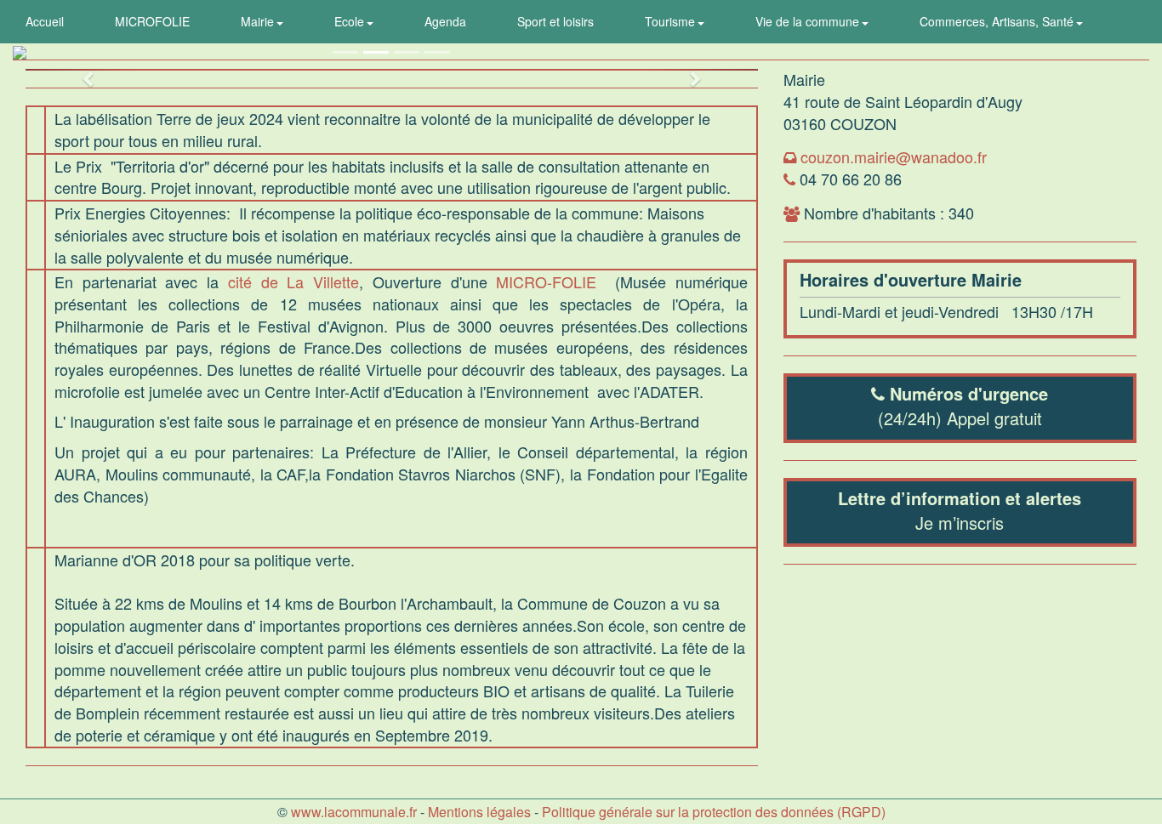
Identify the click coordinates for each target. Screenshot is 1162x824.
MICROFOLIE (152, 21)
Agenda (445, 21)
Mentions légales (479, 811)
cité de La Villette (293, 281)
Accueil (45, 21)
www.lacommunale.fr (354, 811)
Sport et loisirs (555, 21)
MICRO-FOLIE (546, 281)
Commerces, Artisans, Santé (998, 21)
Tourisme (671, 21)
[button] (80, 70)
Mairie (259, 21)
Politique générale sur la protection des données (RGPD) (714, 811)
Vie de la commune (809, 21)
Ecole (350, 21)
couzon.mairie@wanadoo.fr (893, 156)
